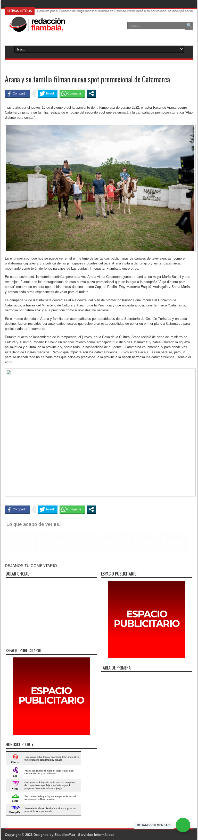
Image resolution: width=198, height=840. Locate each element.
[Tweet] (47, 93)
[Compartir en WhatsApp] (72, 93)
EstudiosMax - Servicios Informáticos (84, 835)
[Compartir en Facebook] (17, 93)
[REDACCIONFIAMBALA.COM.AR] (35, 29)
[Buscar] (189, 26)
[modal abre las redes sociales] (91, 93)
